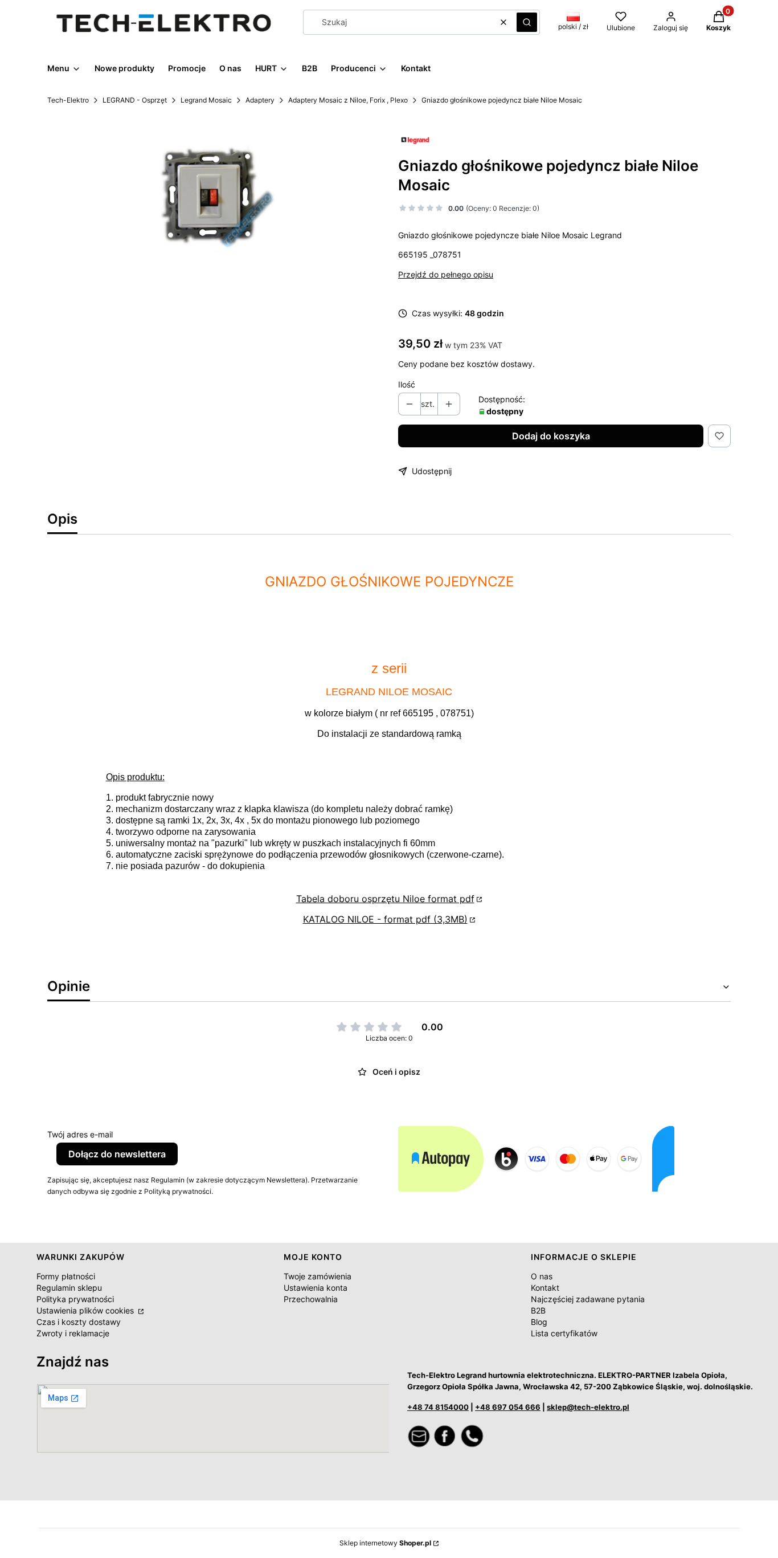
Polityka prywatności (75, 1299)
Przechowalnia (311, 1299)
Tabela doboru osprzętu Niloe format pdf (385, 898)
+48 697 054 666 (507, 1407)
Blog (539, 1322)
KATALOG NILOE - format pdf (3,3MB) (385, 919)
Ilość (406, 384)
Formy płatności (65, 1276)
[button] (527, 22)
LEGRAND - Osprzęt (135, 100)
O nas (541, 1276)
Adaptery (260, 100)
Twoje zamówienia (317, 1276)
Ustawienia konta (315, 1287)
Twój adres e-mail (80, 1134)
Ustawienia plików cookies (86, 1310)
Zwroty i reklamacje (72, 1333)
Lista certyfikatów (564, 1333)
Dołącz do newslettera (117, 1154)
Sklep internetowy (385, 1543)
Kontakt (545, 1287)
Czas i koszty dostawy (78, 1322)
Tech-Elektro (68, 100)
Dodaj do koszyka (551, 436)
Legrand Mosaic (206, 100)
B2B (538, 1310)
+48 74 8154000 (438, 1407)
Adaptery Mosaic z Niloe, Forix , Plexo (348, 100)
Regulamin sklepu (69, 1287)
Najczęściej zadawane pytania (588, 1299)
